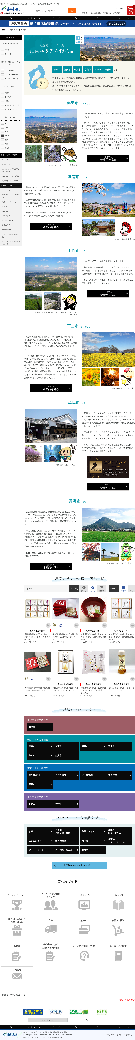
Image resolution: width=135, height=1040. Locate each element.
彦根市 (32, 784)
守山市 (111, 746)
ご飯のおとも (35, 841)
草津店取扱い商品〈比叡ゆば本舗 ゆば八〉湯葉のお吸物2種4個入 (121, 637)
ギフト (11, 18)
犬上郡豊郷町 (88, 775)
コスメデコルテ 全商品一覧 (11, 235)
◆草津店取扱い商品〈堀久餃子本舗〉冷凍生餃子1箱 (37, 689)
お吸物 (7, 101)
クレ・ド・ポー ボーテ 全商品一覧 (11, 243)
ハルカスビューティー (10, 211)
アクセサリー (101, 18)
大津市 (58, 804)
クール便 (8, 54)
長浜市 (32, 727)
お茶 (31, 831)
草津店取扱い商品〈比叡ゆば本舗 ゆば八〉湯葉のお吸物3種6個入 (93, 637)
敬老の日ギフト (7, 164)
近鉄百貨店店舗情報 (52, 1032)
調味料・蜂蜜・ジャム (114, 831)
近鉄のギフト (7, 225)
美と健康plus (6, 230)
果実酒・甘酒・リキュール (116, 840)
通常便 (7, 50)
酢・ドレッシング (11, 109)
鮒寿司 (85, 850)
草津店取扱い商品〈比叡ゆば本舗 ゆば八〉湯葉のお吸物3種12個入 (37, 637)
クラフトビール (36, 850)
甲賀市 (85, 746)
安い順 (83, 587)
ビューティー (78, 18)
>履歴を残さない (127, 1000)
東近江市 (112, 775)
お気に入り (107, 13)
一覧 (131, 587)
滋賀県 (7, 148)
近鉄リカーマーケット (10, 202)
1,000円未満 (9, 70)
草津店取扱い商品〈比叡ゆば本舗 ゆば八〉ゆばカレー (65, 689)
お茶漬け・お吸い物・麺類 (62, 831)
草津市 (32, 755)
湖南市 (58, 746)
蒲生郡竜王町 (35, 775)
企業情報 (65, 1032)
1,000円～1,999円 (11, 75)
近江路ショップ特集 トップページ (80, 865)
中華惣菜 (8, 97)
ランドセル (6, 160)
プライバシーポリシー (115, 1035)
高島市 (32, 804)
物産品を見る (108, 158)
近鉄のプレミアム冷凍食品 (11, 196)
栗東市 (32, 746)
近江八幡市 (60, 775)
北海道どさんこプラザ (10, 181)
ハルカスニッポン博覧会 (11, 176)
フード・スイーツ (34, 18)
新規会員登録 (96, 13)
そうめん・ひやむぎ (12, 105)
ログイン (85, 13)
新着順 (101, 587)
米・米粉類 (60, 841)
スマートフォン (48, 1020)
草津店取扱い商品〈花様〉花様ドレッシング (121, 689)
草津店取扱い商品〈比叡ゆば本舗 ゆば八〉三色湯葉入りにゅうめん (93, 690)
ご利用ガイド (118, 13)
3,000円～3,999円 (11, 79)
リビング (56, 18)
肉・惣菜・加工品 (63, 850)
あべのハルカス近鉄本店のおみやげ (11, 170)
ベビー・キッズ (123, 18)
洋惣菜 (7, 93)
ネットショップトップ (33, 1032)
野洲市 (58, 755)
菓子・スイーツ (89, 831)
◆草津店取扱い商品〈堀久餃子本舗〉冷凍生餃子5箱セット (65, 637)
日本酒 (85, 841)
